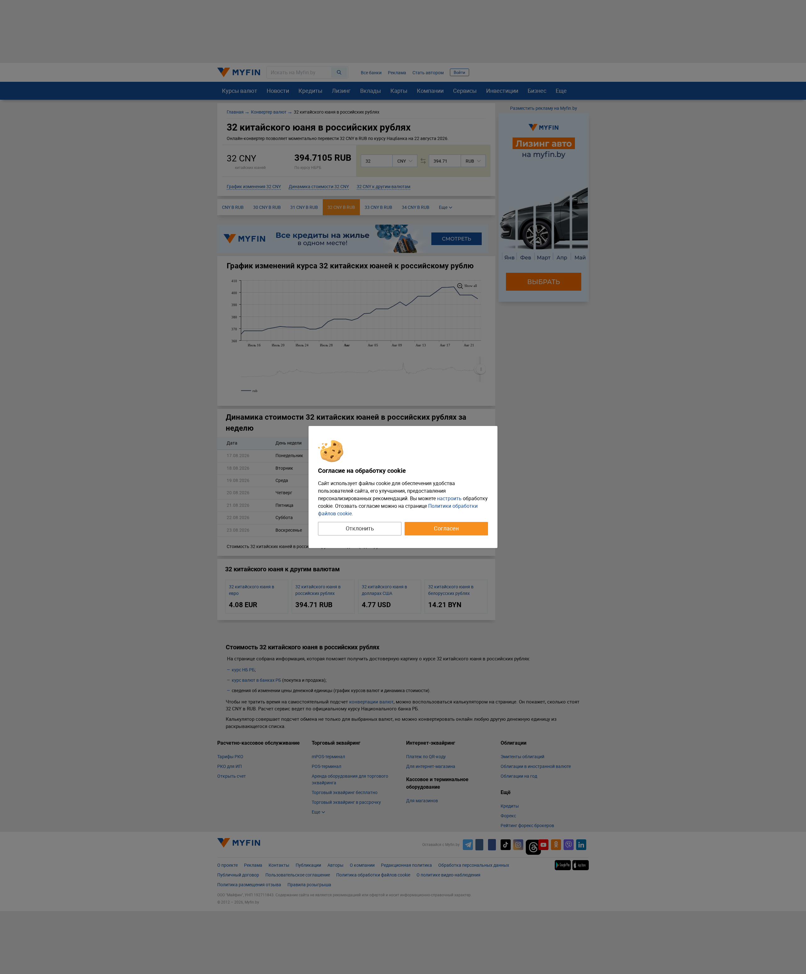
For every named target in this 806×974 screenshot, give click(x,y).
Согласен (446, 528)
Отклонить (360, 528)
